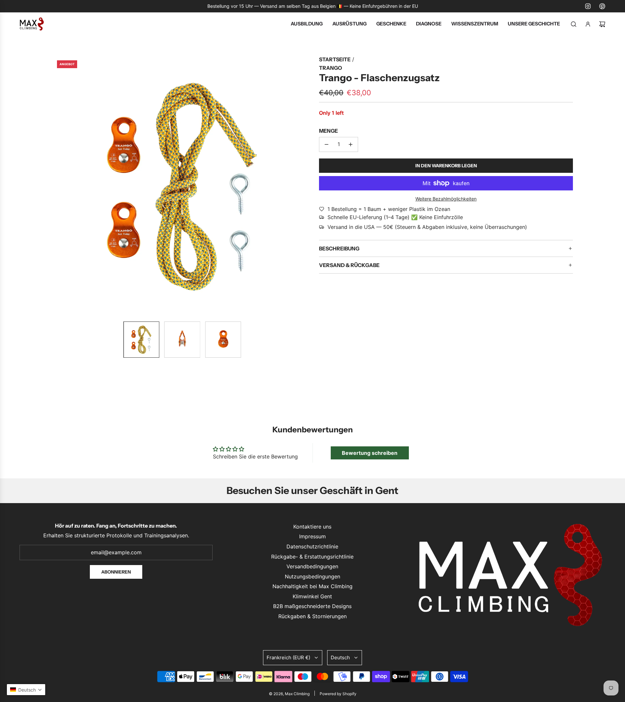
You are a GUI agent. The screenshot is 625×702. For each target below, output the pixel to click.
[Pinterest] (602, 6)
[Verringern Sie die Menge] (326, 144)
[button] (57, 186)
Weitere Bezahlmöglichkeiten (446, 199)
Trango (330, 68)
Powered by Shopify (338, 693)
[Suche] (573, 24)
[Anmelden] (588, 24)
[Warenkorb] (602, 24)
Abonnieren (116, 572)
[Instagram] (588, 6)
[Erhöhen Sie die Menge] (350, 144)
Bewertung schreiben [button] (369, 453)
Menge (328, 130)
